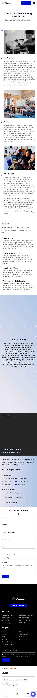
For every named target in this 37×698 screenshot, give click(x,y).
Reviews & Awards (7, 644)
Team (3, 636)
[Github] (17, 693)
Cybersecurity (6, 620)
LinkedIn (5, 696)
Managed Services (7, 615)
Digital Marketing (24, 620)
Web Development (7, 623)
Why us (4, 634)
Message (4, 562)
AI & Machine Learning (26, 615)
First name (5, 517)
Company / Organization (8, 532)
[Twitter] (28, 693)
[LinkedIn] (6, 693)
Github (17, 696)
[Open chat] (33, 694)
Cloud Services (24, 617)
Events (21, 636)
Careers (4, 639)
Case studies (23, 634)
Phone (3, 547)
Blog (20, 631)
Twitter (28, 696)
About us (4, 631)
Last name (4, 524)
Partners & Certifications (9, 642)
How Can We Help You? (8, 554)
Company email (6, 539)
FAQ (20, 639)
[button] (33, 2)
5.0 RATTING (12, 673)
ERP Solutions (23, 623)
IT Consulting (6, 617)
